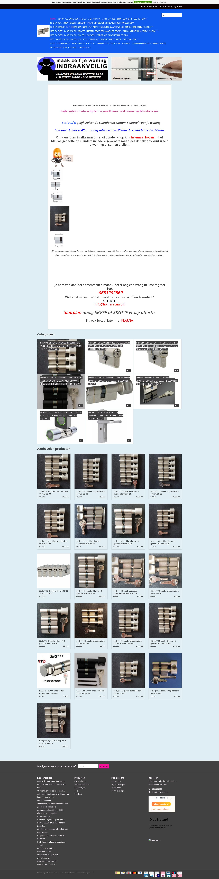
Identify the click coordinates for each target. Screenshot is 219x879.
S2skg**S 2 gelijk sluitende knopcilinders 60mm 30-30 (125, 592)
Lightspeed (90, 873)
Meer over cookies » (160, 2)
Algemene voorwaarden (47, 813)
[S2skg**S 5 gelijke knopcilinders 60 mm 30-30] (91, 471)
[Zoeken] (162, 15)
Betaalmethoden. (44, 816)
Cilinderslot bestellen (45, 848)
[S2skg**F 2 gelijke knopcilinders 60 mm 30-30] (165, 570)
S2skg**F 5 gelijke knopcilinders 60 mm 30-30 (165, 492)
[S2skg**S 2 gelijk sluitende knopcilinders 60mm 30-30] (128, 570)
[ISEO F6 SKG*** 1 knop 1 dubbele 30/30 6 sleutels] (91, 670)
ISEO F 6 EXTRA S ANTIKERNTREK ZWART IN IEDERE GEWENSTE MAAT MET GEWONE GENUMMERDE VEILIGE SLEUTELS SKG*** (104, 31)
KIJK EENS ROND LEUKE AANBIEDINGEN (149, 43)
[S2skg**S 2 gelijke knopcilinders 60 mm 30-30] (165, 670)
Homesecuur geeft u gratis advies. (51, 819)
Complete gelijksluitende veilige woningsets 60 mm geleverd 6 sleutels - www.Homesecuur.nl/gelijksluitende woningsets (109, 111)
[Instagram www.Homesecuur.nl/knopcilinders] (180, 766)
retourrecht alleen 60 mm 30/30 (50, 810)
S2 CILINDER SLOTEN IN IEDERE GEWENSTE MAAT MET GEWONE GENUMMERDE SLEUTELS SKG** (92, 23)
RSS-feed (78, 794)
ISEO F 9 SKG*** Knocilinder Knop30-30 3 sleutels (51, 692)
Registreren (116, 781)
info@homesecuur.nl (160, 792)
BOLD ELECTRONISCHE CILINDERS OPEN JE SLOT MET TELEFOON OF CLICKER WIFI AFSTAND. (90, 43)
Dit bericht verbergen (142, 2)
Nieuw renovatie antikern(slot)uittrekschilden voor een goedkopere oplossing (52, 803)
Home (53, 19)
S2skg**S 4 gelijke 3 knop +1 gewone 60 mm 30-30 (163, 542)
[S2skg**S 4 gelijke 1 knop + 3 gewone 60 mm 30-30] (91, 570)
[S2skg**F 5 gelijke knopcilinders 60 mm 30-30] (165, 471)
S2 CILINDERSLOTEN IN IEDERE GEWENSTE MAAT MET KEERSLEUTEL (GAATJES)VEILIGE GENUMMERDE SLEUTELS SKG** (101, 27)
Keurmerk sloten (44, 851)
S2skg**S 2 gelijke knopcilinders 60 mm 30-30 (165, 692)
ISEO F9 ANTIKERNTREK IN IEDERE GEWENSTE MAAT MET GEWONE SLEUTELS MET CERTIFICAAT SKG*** (95, 39)
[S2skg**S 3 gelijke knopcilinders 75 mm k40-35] (91, 620)
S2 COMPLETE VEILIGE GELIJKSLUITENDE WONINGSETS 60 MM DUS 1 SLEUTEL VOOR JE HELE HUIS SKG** (103, 19)
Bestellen (41, 839)
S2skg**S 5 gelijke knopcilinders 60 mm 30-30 (90, 492)
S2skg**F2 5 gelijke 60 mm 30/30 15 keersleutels (53, 592)
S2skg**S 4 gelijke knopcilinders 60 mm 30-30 (53, 542)
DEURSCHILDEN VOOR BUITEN (63, 47)
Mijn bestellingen (118, 784)
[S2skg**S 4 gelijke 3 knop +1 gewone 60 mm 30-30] (165, 521)
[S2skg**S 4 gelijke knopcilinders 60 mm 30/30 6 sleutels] (128, 620)
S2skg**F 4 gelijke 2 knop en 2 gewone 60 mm (52, 742)
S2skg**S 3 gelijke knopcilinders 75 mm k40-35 (90, 642)
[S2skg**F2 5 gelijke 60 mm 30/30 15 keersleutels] (54, 570)
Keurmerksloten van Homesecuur (51, 781)
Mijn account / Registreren (172, 7)
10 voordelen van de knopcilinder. (51, 791)
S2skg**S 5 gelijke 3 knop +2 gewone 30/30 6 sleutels (163, 642)
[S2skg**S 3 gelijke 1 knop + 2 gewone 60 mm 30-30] (128, 521)
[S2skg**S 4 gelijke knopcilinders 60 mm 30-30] (54, 521)
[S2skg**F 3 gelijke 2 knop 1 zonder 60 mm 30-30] (91, 521)
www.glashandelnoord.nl (47, 861)
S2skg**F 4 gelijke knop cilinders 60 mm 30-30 (53, 492)
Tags (76, 791)
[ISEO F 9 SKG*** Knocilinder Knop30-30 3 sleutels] (54, 670)
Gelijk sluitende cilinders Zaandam (51, 835)
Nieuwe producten (81, 784)
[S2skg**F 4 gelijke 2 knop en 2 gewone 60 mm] (54, 720)
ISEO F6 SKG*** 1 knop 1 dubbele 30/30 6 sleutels (90, 692)
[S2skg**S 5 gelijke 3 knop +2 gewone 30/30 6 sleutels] (165, 620)
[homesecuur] (165, 840)
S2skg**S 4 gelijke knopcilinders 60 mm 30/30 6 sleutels (127, 642)
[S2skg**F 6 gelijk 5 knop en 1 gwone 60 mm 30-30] (128, 471)
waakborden (85, 47)
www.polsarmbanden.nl (46, 864)
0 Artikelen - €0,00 (151, 7)
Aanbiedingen (79, 787)
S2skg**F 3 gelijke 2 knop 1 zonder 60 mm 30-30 (88, 542)
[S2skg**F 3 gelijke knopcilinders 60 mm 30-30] (128, 670)
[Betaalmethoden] (117, 873)
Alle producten (80, 781)
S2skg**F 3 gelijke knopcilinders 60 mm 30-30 (127, 692)
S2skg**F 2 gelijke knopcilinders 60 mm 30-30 (165, 592)
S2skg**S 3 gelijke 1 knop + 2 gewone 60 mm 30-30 (126, 542)
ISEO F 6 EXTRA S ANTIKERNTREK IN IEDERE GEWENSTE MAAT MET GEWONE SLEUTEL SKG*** (90, 35)
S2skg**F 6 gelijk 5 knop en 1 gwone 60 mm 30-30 (126, 492)
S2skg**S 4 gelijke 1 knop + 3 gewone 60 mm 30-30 (89, 592)
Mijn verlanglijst (117, 791)
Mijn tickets (116, 787)
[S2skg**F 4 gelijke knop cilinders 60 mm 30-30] (54, 471)
